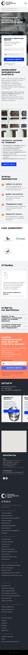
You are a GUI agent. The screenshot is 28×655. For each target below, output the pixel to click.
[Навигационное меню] (26, 3)
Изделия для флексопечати (11, 8)
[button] (8, 635)
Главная (3, 8)
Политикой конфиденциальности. (12, 299)
